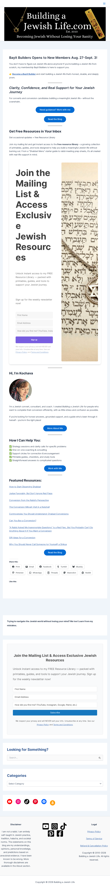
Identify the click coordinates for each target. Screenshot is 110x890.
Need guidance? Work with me (55, 109)
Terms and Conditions (39, 352)
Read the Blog (55, 119)
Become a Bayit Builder (24, 74)
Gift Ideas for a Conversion (22, 537)
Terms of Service (94, 838)
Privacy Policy (21, 352)
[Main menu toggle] (104, 3)
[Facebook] (59, 833)
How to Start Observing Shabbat (25, 486)
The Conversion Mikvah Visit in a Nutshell (29, 507)
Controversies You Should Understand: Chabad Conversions (39, 514)
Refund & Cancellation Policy (94, 846)
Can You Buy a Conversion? (22, 520)
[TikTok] (63, 826)
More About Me (55, 428)
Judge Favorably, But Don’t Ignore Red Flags (30, 493)
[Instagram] (54, 826)
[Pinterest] (51, 833)
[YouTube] (45, 826)
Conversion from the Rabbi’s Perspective (29, 500)
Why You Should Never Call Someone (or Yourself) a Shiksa (38, 544)
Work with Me (55, 468)
